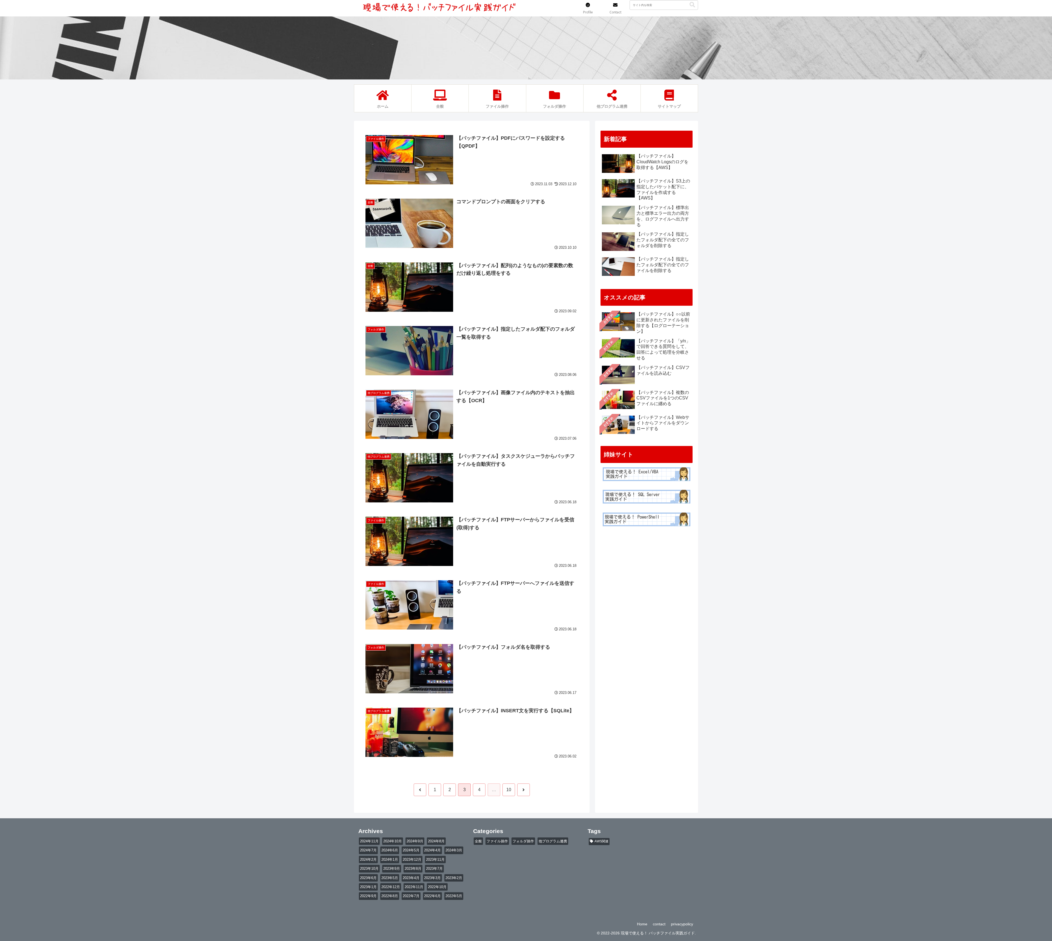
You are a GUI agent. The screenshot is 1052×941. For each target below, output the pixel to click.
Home (642, 924)
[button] (692, 5)
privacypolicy (682, 924)
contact (659, 924)
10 (508, 789)
